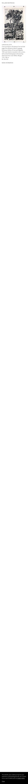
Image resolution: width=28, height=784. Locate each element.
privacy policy (21, 778)
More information (7, 63)
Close (3, 781)
